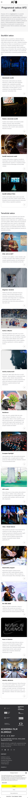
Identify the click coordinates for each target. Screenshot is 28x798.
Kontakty (20, 796)
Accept (14, 786)
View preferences (14, 793)
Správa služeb (4, 782)
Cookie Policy (8, 796)
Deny (14, 789)
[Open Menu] (1, 2)
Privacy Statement (15, 796)
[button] (26, 772)
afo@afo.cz (3, 767)
